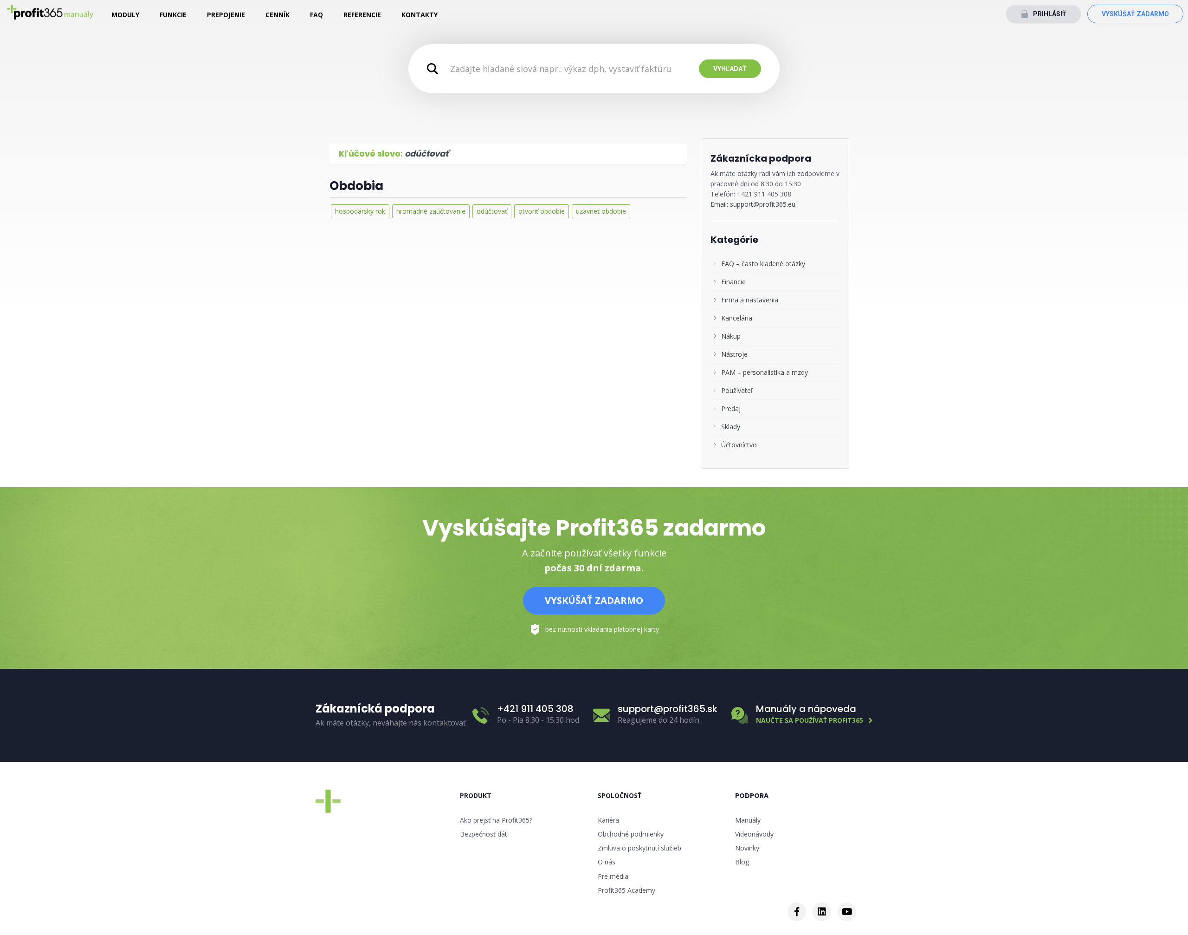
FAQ (316, 14)
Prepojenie (226, 14)
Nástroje (734, 354)
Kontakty (419, 14)
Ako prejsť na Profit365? (496, 820)
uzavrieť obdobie (601, 211)
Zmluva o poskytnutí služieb (639, 847)
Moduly (125, 14)
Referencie (362, 14)
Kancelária (736, 318)
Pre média (613, 876)
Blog (742, 861)
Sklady (730, 426)
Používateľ (737, 390)
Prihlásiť (1049, 14)
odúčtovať (492, 211)
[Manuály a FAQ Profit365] (50, 12)
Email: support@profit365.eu (752, 204)
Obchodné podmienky (631, 834)
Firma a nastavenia (749, 299)
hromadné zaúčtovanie (430, 211)
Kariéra (608, 820)
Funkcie (173, 14)
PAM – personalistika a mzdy (764, 372)
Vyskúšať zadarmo (1135, 14)
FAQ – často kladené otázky (763, 263)
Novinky (747, 847)
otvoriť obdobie (541, 211)
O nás (606, 861)
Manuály (748, 820)
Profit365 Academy (626, 890)
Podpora (751, 795)
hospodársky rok (360, 211)
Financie (733, 281)
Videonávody (754, 834)
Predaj (731, 408)
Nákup (731, 336)
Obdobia (356, 185)
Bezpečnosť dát (483, 834)
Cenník (277, 14)
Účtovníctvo (739, 444)
